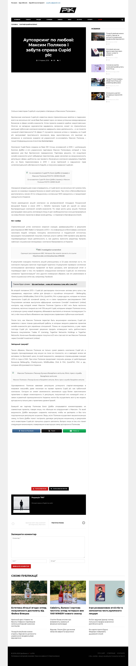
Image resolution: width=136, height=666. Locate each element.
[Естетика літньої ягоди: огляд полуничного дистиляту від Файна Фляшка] (29, 592)
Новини (17, 19)
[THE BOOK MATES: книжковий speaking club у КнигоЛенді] (98, 68)
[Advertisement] (48, 91)
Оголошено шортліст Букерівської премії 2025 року (114, 95)
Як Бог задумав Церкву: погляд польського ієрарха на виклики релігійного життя (101, 622)
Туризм (49, 19)
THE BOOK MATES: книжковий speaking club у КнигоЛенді (115, 67)
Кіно (69, 19)
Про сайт (101, 653)
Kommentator (47, 141)
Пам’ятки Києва (58, 523)
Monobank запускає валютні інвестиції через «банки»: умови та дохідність (114, 52)
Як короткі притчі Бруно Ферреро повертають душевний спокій (98, 632)
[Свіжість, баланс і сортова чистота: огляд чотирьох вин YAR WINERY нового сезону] (68, 592)
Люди (38, 19)
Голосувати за (40, 489)
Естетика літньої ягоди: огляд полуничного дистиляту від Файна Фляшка (28, 610)
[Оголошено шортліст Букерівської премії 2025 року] (98, 96)
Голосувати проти (60, 489)
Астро (79, 19)
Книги (60, 19)
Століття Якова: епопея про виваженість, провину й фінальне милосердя (60, 622)
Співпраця (111, 653)
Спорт (90, 19)
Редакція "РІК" (38, 497)
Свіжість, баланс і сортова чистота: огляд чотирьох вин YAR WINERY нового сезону (67, 610)
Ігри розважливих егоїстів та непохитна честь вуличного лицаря (106, 610)
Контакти (121, 653)
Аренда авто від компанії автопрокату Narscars (35, 523)
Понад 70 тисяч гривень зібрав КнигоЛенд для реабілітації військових (114, 81)
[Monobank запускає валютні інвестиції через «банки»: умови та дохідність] (98, 52)
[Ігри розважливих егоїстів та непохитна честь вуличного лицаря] (107, 592)
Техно (28, 19)
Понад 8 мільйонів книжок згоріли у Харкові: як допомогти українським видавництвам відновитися (115, 36)
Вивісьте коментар (21, 566)
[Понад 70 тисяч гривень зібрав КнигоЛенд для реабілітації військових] (98, 82)
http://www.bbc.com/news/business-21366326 (48, 256)
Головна (14, 24)
